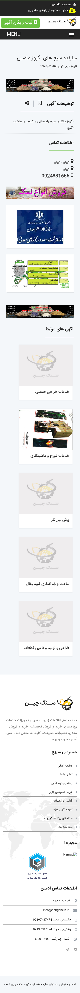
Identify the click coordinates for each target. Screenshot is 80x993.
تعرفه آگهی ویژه (63, 810)
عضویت (67, 4)
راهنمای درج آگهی (62, 783)
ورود (53, 4)
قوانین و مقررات (63, 801)
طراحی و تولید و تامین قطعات (46, 648)
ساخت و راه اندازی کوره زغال (47, 584)
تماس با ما (66, 774)
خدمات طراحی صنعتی (52, 392)
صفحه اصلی (65, 766)
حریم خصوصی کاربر (61, 792)
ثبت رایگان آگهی (17, 22)
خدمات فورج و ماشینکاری (50, 456)
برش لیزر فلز (60, 520)
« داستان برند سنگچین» (58, 818)
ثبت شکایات (65, 827)
